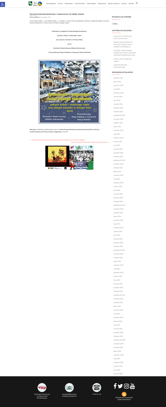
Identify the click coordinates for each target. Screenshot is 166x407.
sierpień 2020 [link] (118, 347)
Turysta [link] (60, 3)
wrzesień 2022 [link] (118, 254)
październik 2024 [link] (119, 160)
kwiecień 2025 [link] (118, 138)
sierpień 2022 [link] (118, 257)
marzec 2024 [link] (118, 186)
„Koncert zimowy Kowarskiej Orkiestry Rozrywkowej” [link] (90, 142)
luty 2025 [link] (117, 145)
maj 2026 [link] (117, 89)
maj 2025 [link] (117, 134)
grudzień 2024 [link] (118, 153)
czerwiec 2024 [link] (118, 175)
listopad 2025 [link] (118, 111)
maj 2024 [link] (117, 179)
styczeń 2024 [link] (118, 194)
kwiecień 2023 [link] (118, 227)
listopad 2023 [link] (118, 201)
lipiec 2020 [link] (117, 351)
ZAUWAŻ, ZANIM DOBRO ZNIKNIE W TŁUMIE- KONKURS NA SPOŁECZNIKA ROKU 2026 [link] (125, 53)
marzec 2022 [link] (118, 276)
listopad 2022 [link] (118, 246)
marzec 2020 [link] (118, 366)
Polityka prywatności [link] (69, 396)
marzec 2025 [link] (118, 141)
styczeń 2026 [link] (118, 104)
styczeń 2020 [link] (118, 373)
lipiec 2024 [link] (117, 171)
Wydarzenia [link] (102, 3)
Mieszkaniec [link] (69, 3)
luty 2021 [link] (117, 325)
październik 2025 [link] (119, 115)
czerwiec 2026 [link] (118, 85)
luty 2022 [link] (117, 280)
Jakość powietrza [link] (114, 3)
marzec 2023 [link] (118, 231)
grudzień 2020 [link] (118, 332)
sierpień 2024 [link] (118, 168)
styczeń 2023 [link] (118, 239)
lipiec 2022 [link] (117, 261)
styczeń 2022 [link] (118, 284)
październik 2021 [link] (119, 295)
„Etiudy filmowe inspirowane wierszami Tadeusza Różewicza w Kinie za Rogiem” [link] (57, 140)
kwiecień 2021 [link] (118, 317)
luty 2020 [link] (117, 370)
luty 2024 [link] (117, 190)
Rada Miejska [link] (91, 3)
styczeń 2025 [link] (118, 149)
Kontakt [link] (131, 3)
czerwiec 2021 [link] (118, 310)
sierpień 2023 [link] (118, 212)
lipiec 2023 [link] (117, 216)
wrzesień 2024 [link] (118, 164)
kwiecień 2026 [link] (118, 93)
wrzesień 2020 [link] (118, 344)
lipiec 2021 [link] (117, 306)
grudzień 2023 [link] (118, 198)
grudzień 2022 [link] (118, 242)
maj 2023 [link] (117, 224)
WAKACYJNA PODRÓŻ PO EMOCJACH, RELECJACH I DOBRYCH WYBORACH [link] (123, 44)
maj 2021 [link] (117, 314)
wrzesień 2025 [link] (118, 119)
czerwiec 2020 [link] (118, 355)
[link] (2, 4)
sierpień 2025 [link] (118, 123)
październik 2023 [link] (119, 205)
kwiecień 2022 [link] (118, 272)
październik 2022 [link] (119, 250)
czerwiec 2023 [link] (118, 220)
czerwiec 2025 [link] (118, 130)
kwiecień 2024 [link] (118, 183)
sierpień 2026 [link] (118, 78)
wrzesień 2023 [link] (118, 209)
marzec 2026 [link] (118, 96)
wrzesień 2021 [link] (118, 299)
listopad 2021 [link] (118, 291)
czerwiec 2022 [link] (118, 265)
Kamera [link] (124, 3)
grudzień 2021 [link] (118, 287)
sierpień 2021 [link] (118, 302)
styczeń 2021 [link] (118, 329)
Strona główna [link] (51, 3)
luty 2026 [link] (117, 100)
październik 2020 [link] (119, 340)
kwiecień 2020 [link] (118, 362)
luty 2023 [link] (117, 235)
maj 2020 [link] (117, 358)
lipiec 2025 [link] (117, 126)
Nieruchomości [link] (80, 3)
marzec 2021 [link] (118, 321)
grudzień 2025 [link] (118, 108)
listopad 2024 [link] (118, 156)
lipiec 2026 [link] (117, 81)
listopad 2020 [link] (118, 336)
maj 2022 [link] (117, 269)
